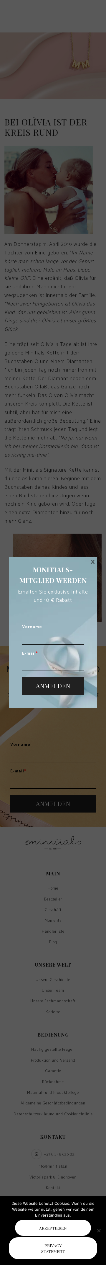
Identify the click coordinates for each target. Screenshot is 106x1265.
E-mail (30, 654)
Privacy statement (53, 1248)
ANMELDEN (53, 685)
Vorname (32, 627)
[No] (99, 1230)
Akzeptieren (53, 1227)
